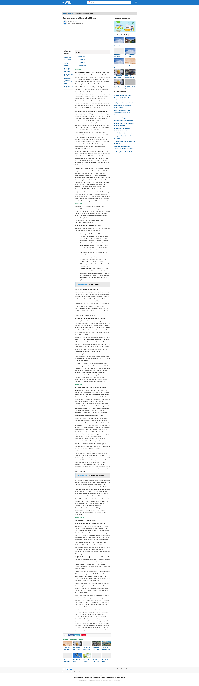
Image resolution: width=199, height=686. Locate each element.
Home (64, 13)
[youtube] (71, 669)
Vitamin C (81, 62)
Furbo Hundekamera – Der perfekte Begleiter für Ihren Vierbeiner (122, 113)
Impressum (108, 668)
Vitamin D (81, 59)
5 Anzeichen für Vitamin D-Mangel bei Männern (124, 142)
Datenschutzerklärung (123, 668)
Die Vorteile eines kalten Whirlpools (67, 69)
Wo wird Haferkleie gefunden (66, 63)
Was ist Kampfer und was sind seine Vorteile (68, 57)
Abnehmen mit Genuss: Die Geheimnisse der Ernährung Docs (124, 148)
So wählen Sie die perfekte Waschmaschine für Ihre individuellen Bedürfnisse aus (123, 131)
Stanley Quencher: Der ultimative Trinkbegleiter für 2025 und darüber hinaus (124, 105)
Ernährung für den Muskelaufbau (124, 151)
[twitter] (67, 669)
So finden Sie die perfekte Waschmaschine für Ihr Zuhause (123, 119)
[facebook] (64, 669)
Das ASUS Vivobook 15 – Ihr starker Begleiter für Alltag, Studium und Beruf (122, 98)
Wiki (75, 21)
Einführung (81, 56)
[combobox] (111, 2)
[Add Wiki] (67, 2)
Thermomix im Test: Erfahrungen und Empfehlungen (124, 124)
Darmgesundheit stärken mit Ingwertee (122, 137)
